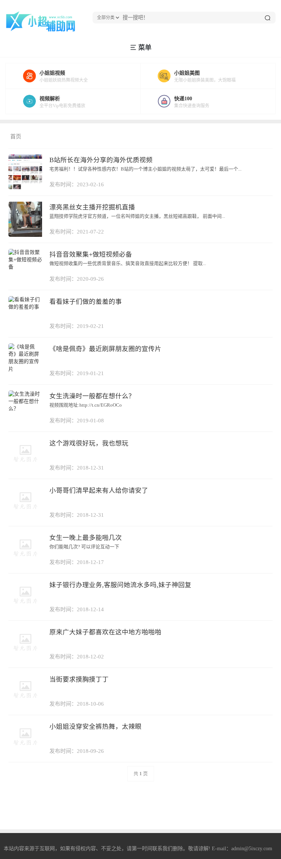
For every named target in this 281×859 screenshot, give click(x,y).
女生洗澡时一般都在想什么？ (92, 396)
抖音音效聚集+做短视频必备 (90, 254)
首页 (15, 136)
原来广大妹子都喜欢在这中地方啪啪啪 (105, 632)
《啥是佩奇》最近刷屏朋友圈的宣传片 (105, 348)
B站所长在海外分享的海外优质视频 (101, 160)
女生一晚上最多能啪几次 (85, 537)
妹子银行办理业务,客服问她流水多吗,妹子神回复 (120, 585)
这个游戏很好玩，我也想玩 (88, 443)
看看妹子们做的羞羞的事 (85, 301)
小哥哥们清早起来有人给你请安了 (98, 490)
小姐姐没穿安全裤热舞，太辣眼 (95, 726)
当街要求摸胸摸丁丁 (79, 679)
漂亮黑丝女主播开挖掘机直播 (92, 207)
